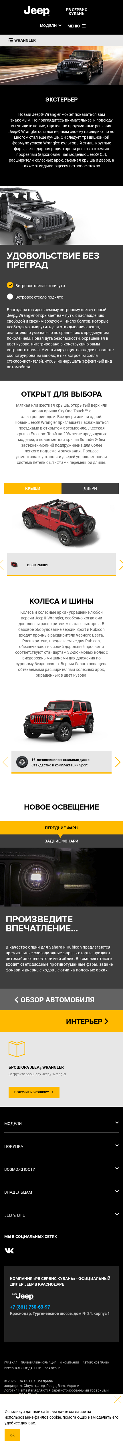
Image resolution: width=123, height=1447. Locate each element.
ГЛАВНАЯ (10, 1362)
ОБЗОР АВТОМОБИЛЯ (56, 1000)
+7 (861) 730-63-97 (30, 1307)
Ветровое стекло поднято (39, 297)
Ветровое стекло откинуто (40, 285)
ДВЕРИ (90, 488)
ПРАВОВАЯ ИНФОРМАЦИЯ (38, 1362)
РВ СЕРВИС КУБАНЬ (76, 11)
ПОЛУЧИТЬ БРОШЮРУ (31, 1092)
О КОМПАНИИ (69, 1362)
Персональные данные (22, 1368)
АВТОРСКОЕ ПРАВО (96, 1362)
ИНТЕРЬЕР (85, 1021)
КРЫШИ (32, 488)
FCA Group (52, 1368)
